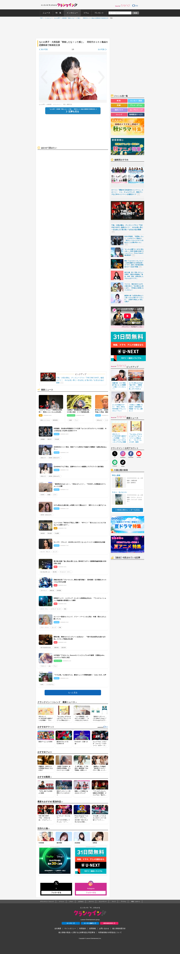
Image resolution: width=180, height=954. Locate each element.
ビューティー (103, 901)
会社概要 (57, 928)
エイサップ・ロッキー (56, 609)
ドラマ (54, 494)
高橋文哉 (52, 590)
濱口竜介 (55, 571)
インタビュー (48, 18)
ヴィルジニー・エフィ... (65, 571)
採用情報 (92, 928)
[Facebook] (130, 453)
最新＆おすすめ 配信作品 (50, 801)
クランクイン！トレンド (47, 901)
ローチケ (69, 923)
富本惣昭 (59, 590)
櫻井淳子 (50, 439)
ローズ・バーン (44, 609)
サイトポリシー (70, 928)
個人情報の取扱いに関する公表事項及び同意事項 (76, 932)
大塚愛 (48, 494)
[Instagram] (122, 453)
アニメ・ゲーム (136, 105)
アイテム (123, 901)
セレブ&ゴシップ (136, 110)
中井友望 (57, 439)
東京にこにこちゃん (45, 420)
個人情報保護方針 (119, 928)
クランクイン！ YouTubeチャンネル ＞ (133, 327)
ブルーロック (44, 590)
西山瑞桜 (50, 533)
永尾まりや (43, 457)
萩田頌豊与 (55, 420)
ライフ (114, 901)
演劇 (119, 105)
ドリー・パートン (45, 627)
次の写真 (101, 49)
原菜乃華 (63, 647)
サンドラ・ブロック (45, 551)
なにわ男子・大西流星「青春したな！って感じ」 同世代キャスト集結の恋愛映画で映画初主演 (80, 18)
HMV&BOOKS (108, 923)
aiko (50, 666)
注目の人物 (43, 828)
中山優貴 (57, 533)
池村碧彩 (43, 533)
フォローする (56, 892)
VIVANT (42, 494)
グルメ (71, 901)
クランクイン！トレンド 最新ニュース (57, 702)
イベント (61, 901)
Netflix (42, 684)
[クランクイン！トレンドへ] (122, 5)
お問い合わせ (104, 928)
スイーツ (91, 901)
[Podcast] (114, 462)
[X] (114, 453)
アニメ (76, 420)
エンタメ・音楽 (136, 101)
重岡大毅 (56, 647)
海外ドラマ (119, 110)
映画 (65, 609)
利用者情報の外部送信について (110, 932)
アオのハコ (43, 666)
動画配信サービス (136, 114)
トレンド (119, 114)
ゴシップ (55, 551)
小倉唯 (70, 420)
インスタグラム (50, 684)
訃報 (60, 627)
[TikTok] (122, 462)
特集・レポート (135, 901)
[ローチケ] (135, 5)
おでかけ (80, 901)
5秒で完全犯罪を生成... (46, 647)
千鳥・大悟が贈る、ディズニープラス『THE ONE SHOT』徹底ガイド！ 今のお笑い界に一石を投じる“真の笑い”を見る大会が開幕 (80, 380)
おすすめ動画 (44, 776)
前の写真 (44, 49)
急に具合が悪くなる (45, 571)
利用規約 (82, 928)
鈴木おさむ (99, 420)
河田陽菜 (43, 439)
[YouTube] (138, 453)
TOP (40, 18)
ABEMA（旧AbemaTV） (54, 457)
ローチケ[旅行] (89, 923)
